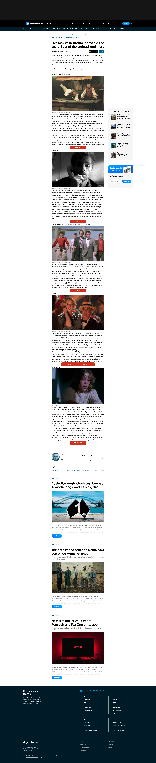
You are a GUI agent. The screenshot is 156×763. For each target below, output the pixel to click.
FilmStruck (78, 442)
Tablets (114, 697)
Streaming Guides (117, 705)
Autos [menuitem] (95, 24)
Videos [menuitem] (110, 24)
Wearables (115, 699)
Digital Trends (31, 26)
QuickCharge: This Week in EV (84, 470)
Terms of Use (83, 750)
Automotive (87, 713)
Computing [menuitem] (53, 24)
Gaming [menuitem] (67, 24)
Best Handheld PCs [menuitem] (72, 29)
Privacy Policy (114, 185)
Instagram (84, 691)
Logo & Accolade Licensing (90, 730)
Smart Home (87, 707)
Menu (24, 23)
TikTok (94, 691)
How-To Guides (117, 710)
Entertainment (88, 710)
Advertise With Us (88, 725)
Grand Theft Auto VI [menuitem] (35, 29)
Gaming (86, 702)
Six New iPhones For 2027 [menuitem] (48, 29)
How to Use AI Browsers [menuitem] (85, 29)
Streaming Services (99, 470)
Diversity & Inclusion (84, 747)
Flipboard (103, 691)
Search (132, 23)
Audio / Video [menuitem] (87, 24)
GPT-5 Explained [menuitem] (124, 29)
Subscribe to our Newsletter (119, 720)
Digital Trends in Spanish (119, 728)
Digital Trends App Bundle (119, 730)
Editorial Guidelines (89, 728)
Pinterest (97, 691)
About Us (86, 720)
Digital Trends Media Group (32, 757)
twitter (64, 459)
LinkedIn (100, 691)
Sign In (126, 23)
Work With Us (83, 744)
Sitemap (110, 747)
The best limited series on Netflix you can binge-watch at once (123, 116)
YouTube (90, 691)
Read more (57, 536)
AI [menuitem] (47, 24)
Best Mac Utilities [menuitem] (61, 29)
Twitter (87, 691)
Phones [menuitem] (61, 24)
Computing (87, 699)
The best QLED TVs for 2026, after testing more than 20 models (123, 126)
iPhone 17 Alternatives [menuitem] (98, 29)
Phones (86, 697)
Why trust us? (88, 34)
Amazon (62, 470)
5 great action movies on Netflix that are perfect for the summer (123, 155)
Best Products (116, 707)
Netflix (78, 221)
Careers (81, 741)
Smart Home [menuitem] (102, 24)
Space (114, 702)
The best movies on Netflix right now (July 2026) (123, 145)
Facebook (81, 691)
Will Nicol (55, 51)
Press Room (111, 744)
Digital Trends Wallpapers (119, 725)
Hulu (78, 290)
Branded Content (117, 722)
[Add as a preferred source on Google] (93, 51)
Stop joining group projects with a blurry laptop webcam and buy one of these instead (123, 137)
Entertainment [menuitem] (76, 24)
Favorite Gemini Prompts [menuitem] (112, 29)
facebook (62, 459)
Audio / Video (55, 470)
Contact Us (87, 722)
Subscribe (126, 181)
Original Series (116, 713)
